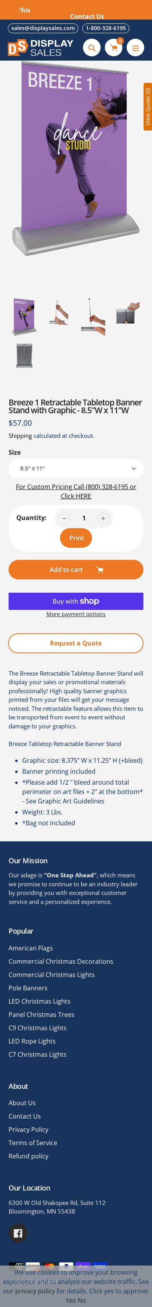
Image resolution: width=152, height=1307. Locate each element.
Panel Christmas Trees (41, 1014)
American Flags (31, 948)
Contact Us (25, 1116)
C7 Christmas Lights (38, 1054)
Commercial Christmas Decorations (61, 961)
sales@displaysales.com (43, 28)
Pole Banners (28, 988)
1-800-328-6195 (106, 28)
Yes (71, 1300)
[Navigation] (135, 47)
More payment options (76, 614)
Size (15, 452)
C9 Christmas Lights (38, 1028)
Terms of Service (33, 1142)
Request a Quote (76, 643)
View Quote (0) (147, 107)
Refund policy (28, 1156)
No (82, 1300)
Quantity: (31, 517)
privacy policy (35, 1291)
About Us (22, 1103)
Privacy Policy (28, 1129)
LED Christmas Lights (40, 1001)
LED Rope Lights (32, 1041)
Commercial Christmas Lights (52, 974)
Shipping (20, 435)
